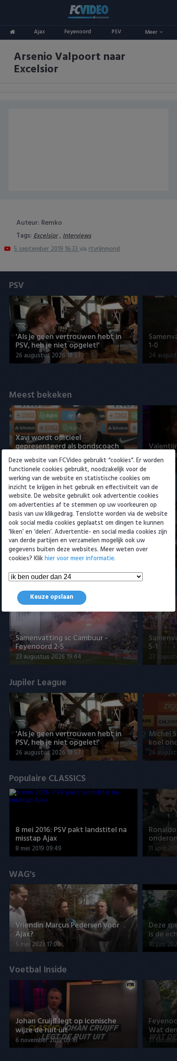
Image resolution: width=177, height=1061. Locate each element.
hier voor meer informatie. (80, 559)
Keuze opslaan (51, 597)
